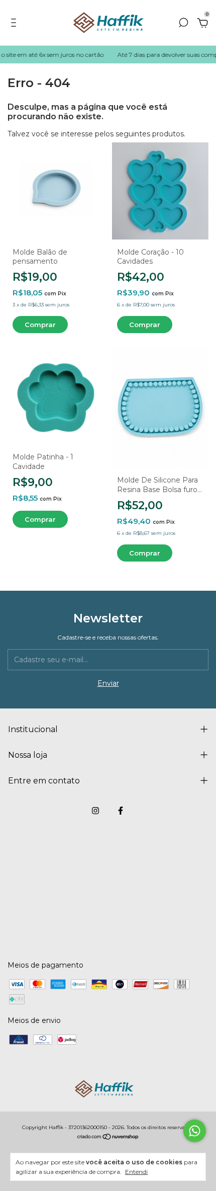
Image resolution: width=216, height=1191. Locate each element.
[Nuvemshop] (108, 1137)
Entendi (136, 1171)
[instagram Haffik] (95, 811)
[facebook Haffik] (121, 811)
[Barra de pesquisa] (183, 24)
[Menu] (15, 24)
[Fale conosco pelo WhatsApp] (194, 1131)
